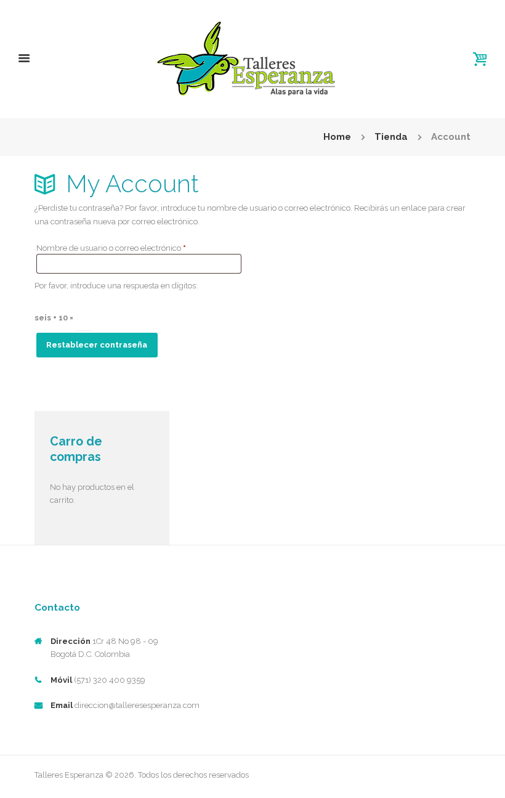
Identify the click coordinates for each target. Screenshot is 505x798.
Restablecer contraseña (96, 344)
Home (337, 137)
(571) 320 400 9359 (109, 680)
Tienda (391, 137)
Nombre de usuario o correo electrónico (131, 248)
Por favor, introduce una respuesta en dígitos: (116, 285)
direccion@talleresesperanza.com (137, 705)
